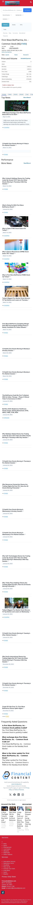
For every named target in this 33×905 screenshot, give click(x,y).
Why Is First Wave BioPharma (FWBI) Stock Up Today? (16, 276)
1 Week (9, 94)
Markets (5, 24)
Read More (27, 163)
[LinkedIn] (18, 795)
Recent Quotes (6, 15)
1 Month (15, 94)
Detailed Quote (25, 58)
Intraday (4, 94)
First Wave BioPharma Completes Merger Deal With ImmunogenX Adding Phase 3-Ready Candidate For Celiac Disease (15, 325)
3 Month (21, 94)
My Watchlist (18, 15)
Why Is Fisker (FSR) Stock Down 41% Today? (14, 229)
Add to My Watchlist (7, 52)
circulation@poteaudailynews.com (15, 888)
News (10, 33)
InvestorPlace (6, 127)
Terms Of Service (19, 789)
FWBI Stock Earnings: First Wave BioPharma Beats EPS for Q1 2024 (16, 113)
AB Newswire (6, 417)
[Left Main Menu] (3, 1)
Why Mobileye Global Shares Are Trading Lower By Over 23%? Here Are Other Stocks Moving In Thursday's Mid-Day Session (16, 435)
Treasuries (5, 36)
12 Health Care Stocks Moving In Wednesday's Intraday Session (12, 510)
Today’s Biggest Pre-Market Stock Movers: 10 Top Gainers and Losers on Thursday (16, 299)
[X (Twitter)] (10, 795)
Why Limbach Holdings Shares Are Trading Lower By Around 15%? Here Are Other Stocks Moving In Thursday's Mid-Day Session (16, 180)
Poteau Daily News (11, 899)
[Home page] (12, 3)
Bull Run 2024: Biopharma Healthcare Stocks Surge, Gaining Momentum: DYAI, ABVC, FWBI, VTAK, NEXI (15, 410)
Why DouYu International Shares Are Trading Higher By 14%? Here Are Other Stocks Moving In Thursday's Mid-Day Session (15, 659)
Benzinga (6, 154)
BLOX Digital (24, 902)
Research (26, 55)
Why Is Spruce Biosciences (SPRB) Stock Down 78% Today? (15, 252)
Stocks (13, 24)
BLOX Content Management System (13, 902)
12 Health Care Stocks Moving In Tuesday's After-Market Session (16, 634)
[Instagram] (23, 795)
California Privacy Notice (14, 901)
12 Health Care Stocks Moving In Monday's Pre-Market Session (16, 373)
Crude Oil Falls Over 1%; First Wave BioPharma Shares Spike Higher (13, 707)
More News (26, 97)
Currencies (15, 33)
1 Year (26, 94)
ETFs (21, 24)
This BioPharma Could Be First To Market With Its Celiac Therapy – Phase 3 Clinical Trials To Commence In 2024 (15, 397)
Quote (7, 55)
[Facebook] (14, 795)
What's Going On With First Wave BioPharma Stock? (13, 206)
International (22, 33)
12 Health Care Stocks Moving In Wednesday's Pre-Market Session (14, 533)
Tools (4, 29)
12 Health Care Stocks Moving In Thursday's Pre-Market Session (16, 462)
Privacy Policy (6, 901)
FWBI (23, 43)
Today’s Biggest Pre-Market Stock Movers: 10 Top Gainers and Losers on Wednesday (16, 611)
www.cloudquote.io (16, 784)
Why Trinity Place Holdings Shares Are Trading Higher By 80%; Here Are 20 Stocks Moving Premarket (16, 584)
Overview (5, 33)
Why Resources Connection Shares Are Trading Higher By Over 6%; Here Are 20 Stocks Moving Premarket (15, 486)
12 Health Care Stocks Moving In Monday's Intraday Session (16, 349)
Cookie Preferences (24, 901)
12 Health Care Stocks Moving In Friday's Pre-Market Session (15, 144)
